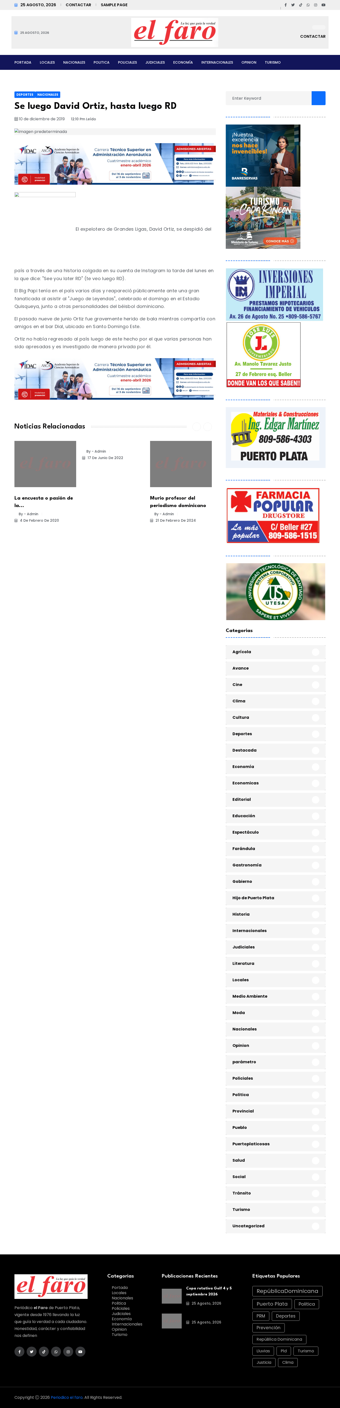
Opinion (248, 62)
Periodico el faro (67, 1397)
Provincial (243, 1111)
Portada (22, 62)
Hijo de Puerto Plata (253, 898)
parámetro (244, 1062)
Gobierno (242, 881)
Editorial (241, 799)
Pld (284, 1351)
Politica (102, 62)
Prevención (269, 1328)
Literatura (243, 963)
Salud (238, 1160)
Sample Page (114, 5)
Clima (238, 701)
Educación (243, 816)
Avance (240, 668)
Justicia (264, 1362)
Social (239, 1177)
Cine (237, 684)
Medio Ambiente (249, 996)
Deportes (24, 94)
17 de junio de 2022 (105, 457)
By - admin (28, 514)
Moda (238, 1013)
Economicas (245, 783)
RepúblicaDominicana (287, 1291)
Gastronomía (247, 865)
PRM (261, 1316)
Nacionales (74, 62)
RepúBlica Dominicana (279, 1339)
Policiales (127, 62)
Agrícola (241, 652)
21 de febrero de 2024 (175, 520)
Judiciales (155, 62)
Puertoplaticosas (251, 1144)
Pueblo (239, 1127)
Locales (47, 62)
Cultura (240, 717)
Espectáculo (245, 832)
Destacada (244, 750)
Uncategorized (248, 1226)
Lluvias (263, 1351)
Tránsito (241, 1193)
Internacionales (217, 62)
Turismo (273, 62)
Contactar (78, 5)
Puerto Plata (272, 1303)
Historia (241, 914)
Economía (183, 62)
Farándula (243, 849)
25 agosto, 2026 (206, 1303)
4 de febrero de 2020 (39, 520)
